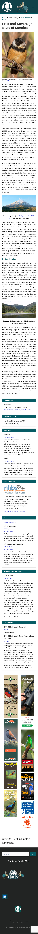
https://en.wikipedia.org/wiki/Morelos (17, 409)
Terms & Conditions (19, 923)
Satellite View (8, 531)
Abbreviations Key (10, 522)
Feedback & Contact (22, 921)
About (12, 921)
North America (26, 18)
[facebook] (19, 892)
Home (4, 18)
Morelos (12, 20)
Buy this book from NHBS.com (14, 511)
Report (6, 630)
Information (8, 547)
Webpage (7, 529)
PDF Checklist (9, 437)
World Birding (13, 18)
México (4, 20)
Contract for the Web (19, 861)
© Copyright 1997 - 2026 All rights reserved (18, 927)
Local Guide (8, 578)
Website (9, 80)
